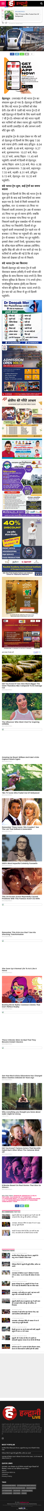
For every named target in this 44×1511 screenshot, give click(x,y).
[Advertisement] (22, 1375)
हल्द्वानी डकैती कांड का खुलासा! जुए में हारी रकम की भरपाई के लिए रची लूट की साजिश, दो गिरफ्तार (26, 1216)
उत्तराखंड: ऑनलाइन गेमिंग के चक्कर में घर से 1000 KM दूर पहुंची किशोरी (26, 1224)
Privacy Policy (7, 1476)
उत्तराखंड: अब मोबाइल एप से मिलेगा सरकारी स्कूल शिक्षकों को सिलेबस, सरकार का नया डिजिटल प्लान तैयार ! (20, 1467)
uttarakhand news (9, 1198)
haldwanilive (15, 1197)
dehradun (17, 1195)
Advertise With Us (8, 1472)
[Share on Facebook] (12, 53)
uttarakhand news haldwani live (14, 1488)
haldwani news (27, 1490)
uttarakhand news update (16, 1200)
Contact (5, 1474)
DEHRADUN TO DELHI (29, 1195)
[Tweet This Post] (17, 53)
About (4, 1470)
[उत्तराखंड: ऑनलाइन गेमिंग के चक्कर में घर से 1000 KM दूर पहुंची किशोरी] (6, 1224)
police (24, 1493)
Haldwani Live (24, 1502)
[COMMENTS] (31, 53)
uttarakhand (26, 1197)
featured (5, 1197)
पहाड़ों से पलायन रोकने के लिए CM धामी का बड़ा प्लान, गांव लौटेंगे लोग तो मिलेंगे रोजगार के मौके (25, 1232)
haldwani (17, 1490)
